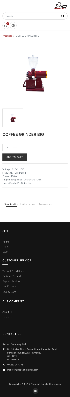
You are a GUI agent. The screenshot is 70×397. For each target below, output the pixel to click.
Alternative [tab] (28, 204)
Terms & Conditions (13, 271)
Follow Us (7, 316)
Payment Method (11, 281)
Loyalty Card (9, 291)
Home (5, 241)
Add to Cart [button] (15, 157)
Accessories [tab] (45, 204)
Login (5, 251)
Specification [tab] (11, 204)
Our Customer (10, 286)
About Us (7, 311)
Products (7, 35)
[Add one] (15, 145)
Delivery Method (11, 276)
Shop (5, 246)
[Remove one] (15, 149)
